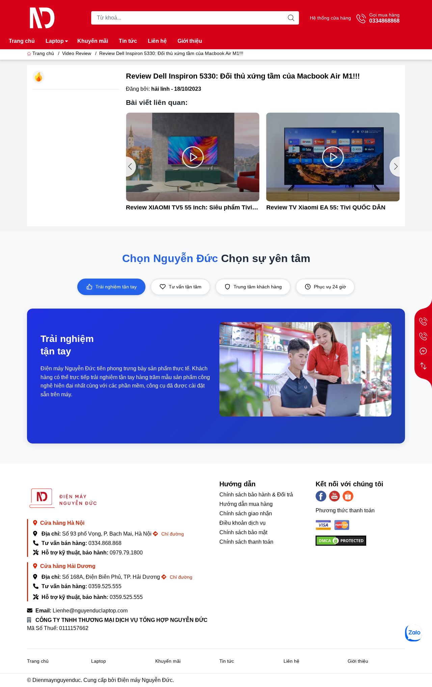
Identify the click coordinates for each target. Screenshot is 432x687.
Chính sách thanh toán (246, 542)
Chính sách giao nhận (245, 513)
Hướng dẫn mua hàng (246, 504)
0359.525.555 (105, 586)
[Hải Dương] (423, 336)
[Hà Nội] (423, 321)
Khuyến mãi (92, 41)
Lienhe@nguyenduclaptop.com (90, 610)
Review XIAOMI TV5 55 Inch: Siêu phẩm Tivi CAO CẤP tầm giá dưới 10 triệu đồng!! (189, 207)
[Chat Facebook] (423, 351)
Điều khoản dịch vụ (242, 523)
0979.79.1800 (126, 552)
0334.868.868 (105, 543)
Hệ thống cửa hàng (330, 18)
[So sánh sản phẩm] (423, 366)
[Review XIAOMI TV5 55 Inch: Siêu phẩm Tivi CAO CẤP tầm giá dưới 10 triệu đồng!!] (193, 157)
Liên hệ (157, 41)
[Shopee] (348, 496)
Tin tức (128, 41)
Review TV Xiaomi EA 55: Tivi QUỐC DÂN (325, 207)
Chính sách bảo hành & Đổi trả (256, 494)
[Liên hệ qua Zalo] (413, 633)
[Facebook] (321, 496)
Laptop (55, 41)
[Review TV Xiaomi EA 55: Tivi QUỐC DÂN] (333, 157)
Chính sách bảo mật (243, 532)
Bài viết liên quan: (157, 102)
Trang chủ (22, 41)
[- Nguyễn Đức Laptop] (42, 17)
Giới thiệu (190, 41)
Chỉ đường (172, 534)
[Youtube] (334, 496)
